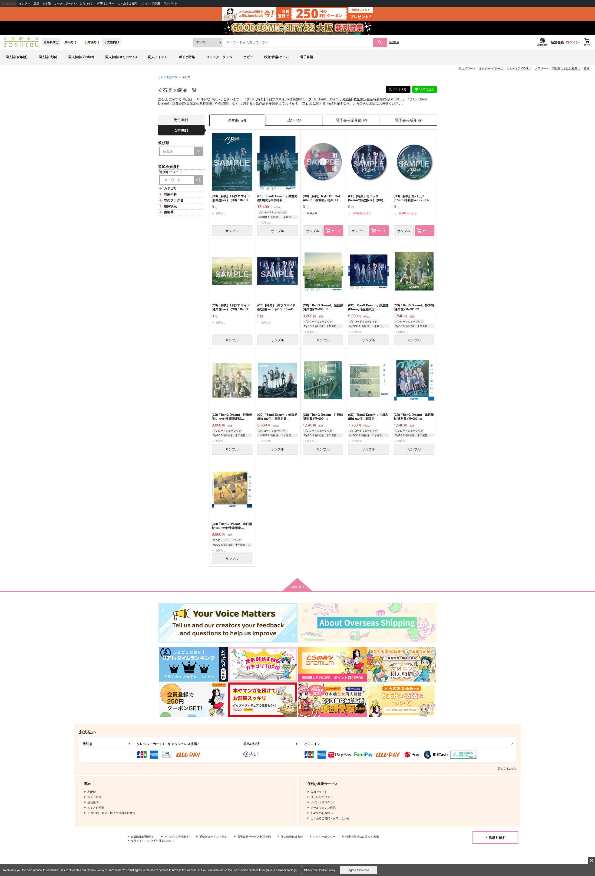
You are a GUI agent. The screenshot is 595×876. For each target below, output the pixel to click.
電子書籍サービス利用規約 (254, 836)
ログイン (572, 42)
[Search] (198, 180)
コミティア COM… (519, 68)
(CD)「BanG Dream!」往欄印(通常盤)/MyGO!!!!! (323, 416)
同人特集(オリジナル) (121, 56)
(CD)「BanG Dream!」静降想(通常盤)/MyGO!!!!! (414, 307)
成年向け (70, 42)
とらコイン (87, 3)
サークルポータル (65, 3)
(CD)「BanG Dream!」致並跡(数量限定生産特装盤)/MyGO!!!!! (277, 200)
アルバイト (170, 3)
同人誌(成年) (48, 56)
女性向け (113, 42)
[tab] (295, 120)
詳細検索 (394, 42)
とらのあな (9, 3)
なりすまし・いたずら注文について (153, 840)
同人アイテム (158, 56)
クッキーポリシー (324, 836)
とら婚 (46, 3)
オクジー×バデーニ (491, 68)
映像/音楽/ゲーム (276, 56)
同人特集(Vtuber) (81, 56)
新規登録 (557, 42)
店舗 (36, 3)
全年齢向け (51, 42)
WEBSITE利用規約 (142, 836)
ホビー (248, 56)
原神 (586, 68)
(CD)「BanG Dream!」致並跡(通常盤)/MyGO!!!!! (323, 307)
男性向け (93, 42)
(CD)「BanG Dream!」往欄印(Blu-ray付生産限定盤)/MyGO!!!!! (368, 418)
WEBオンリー (105, 3)
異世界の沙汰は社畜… (566, 68)
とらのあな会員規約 (176, 836)
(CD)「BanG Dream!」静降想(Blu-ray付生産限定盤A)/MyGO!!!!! (277, 418)
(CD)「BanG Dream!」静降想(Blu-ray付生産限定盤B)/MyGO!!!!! (232, 418)
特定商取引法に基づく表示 (362, 836)
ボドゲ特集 (187, 56)
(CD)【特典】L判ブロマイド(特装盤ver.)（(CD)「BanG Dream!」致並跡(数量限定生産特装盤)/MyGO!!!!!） (324, 99)
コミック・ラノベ (219, 56)
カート (336, 230)
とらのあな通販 (168, 77)
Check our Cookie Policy (319, 870)
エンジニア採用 (150, 3)
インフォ (24, 3)
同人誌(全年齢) (16, 56)
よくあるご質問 (127, 3)
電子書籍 (306, 56)
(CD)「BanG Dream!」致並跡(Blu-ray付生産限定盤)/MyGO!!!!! (368, 309)
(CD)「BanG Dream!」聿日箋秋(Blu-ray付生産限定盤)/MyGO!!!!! (232, 528)
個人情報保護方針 (292, 836)
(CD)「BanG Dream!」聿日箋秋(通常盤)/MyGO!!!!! (414, 416)
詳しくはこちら (507, 768)
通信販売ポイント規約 (213, 836)
